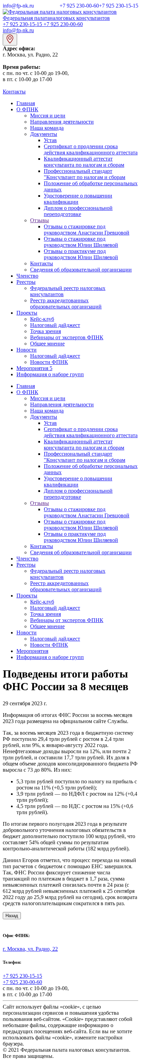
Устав (50, 140)
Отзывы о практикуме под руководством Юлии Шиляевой (81, 254)
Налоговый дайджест (55, 325)
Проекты (26, 313)
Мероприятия (34, 368)
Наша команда (47, 128)
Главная (25, 103)
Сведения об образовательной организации (81, 270)
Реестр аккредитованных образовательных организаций (66, 303)
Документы (43, 134)
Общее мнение (47, 343)
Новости (26, 350)
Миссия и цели (47, 115)
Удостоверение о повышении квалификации (78, 199)
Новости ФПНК (49, 362)
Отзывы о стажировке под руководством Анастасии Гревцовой (86, 230)
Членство (27, 276)
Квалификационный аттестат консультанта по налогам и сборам (84, 162)
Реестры (26, 282)
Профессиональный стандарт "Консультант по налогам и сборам (84, 174)
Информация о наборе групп (50, 374)
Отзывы (39, 220)
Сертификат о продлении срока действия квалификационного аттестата (91, 149)
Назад (11, 915)
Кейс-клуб (42, 319)
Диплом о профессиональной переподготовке (78, 211)
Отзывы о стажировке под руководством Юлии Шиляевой (81, 242)
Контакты (14, 91)
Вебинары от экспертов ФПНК (66, 337)
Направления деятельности (62, 122)
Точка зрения (45, 331)
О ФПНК (27, 109)
